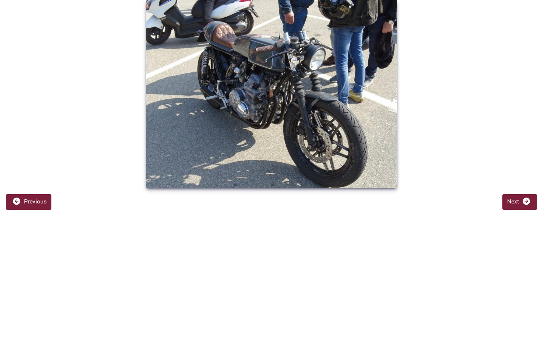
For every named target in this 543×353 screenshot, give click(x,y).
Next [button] (513, 201)
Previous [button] (35, 201)
